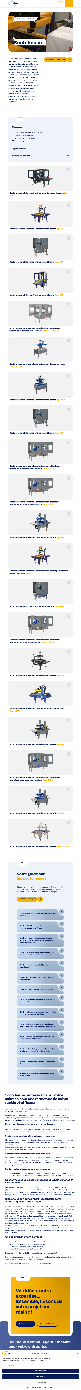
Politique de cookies (32, 1387)
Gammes (22, 18)
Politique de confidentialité (46, 1387)
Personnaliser (40, 1382)
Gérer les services (8, 1365)
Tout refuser (40, 1376)
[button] (78, 1353)
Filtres (20, 117)
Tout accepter (40, 1371)
